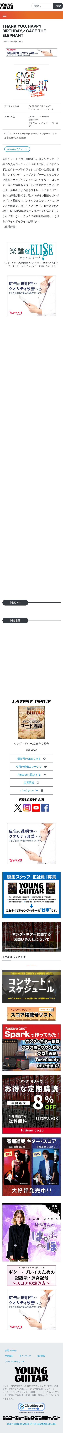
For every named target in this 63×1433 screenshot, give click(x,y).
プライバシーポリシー (14, 1361)
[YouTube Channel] (36, 807)
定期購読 (29, 782)
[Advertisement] (31, 459)
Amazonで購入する (29, 774)
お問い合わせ (11, 1350)
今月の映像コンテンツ (29, 766)
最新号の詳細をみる (29, 758)
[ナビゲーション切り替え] (4, 15)
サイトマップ (25, 1356)
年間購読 (9, 1356)
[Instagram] (27, 807)
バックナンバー (29, 790)
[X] (18, 807)
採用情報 (41, 1356)
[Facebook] (45, 807)
